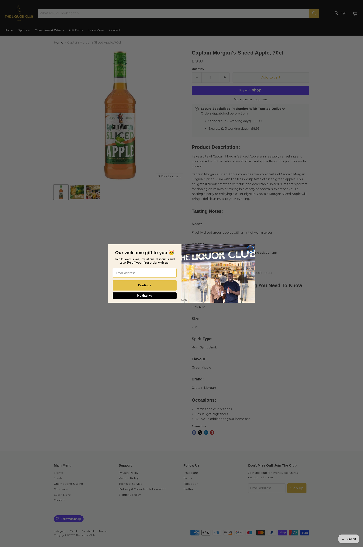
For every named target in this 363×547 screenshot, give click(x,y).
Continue (144, 285)
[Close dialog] (250, 249)
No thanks (144, 295)
